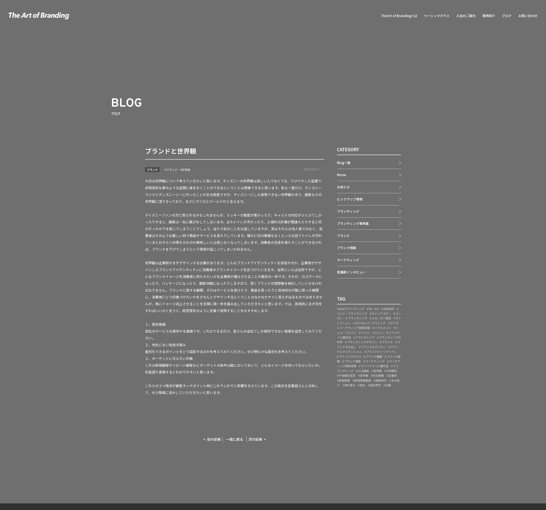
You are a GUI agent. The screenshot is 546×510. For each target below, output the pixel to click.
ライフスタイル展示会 (375, 366)
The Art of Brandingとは (399, 15)
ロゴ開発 (363, 371)
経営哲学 (375, 385)
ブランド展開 (374, 357)
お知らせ (343, 187)
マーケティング (348, 260)
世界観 (377, 371)
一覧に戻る (234, 439)
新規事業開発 (362, 380)
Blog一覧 (343, 162)
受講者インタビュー (351, 272)
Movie (341, 175)
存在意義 (378, 375)
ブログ (506, 15)
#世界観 (185, 170)
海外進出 (349, 385)
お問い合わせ (527, 15)
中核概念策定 (347, 375)
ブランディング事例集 (353, 223)
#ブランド (171, 170)
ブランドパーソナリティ (381, 352)
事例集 (364, 375)
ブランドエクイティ (373, 347)
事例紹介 (488, 15)
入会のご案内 (465, 15)
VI (378, 309)
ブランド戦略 (346, 248)
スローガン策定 (381, 318)
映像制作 (381, 380)
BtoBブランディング (351, 309)
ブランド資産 (352, 361)
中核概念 (391, 371)
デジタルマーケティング (370, 323)
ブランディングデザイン (362, 342)
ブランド (152, 170)
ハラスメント (383, 328)
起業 (388, 385)
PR (370, 309)
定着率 (392, 375)
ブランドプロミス (350, 357)
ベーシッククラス (436, 15)
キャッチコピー (381, 313)
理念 (362, 385)
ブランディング (348, 211)
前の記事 (214, 439)
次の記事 (255, 439)
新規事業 (344, 380)
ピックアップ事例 (350, 199)
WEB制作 (388, 309)
